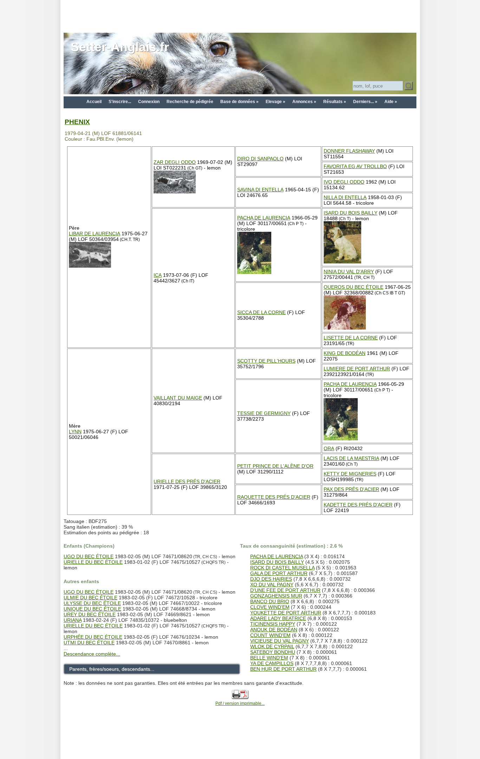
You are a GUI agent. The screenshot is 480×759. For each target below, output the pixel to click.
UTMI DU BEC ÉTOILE (89, 642)
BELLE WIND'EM (269, 658)
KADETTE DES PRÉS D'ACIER (358, 505)
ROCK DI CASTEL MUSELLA (282, 567)
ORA (329, 448)
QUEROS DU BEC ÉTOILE (353, 287)
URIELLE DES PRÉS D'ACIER (187, 481)
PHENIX (77, 122)
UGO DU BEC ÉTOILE (88, 556)
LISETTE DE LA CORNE (351, 337)
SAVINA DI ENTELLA (260, 189)
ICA (158, 275)
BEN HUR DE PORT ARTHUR (283, 669)
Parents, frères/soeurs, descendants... (111, 669)
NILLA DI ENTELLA (345, 197)
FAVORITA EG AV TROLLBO (355, 166)
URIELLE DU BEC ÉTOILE (93, 562)
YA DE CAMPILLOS (271, 663)
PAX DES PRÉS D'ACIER (351, 489)
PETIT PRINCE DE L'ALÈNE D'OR (275, 466)
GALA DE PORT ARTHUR (278, 573)
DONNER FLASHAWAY (349, 151)
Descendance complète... (92, 654)
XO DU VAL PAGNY (271, 584)
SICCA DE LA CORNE (261, 312)
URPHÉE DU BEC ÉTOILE (93, 637)
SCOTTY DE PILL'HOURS (266, 361)
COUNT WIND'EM (270, 635)
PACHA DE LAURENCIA (263, 218)
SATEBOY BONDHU (272, 652)
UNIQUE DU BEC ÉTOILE (92, 609)
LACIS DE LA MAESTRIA (351, 458)
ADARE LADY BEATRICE (278, 618)
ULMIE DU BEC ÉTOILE (90, 597)
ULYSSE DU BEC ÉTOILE (92, 603)
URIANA (73, 620)
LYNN (75, 431)
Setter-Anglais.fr (120, 47)
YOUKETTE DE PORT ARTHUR (285, 613)
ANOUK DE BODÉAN (273, 629)
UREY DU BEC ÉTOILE (90, 614)
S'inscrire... (120, 101)
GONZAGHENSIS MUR (276, 596)
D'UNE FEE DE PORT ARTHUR (285, 590)
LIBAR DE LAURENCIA (94, 233)
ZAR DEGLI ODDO (175, 162)
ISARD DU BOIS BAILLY (350, 213)
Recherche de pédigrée (190, 101)
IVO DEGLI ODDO (344, 182)
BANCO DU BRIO (269, 601)
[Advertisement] (240, 16)
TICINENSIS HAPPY (272, 624)
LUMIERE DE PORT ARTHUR (357, 368)
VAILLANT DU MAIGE (178, 398)
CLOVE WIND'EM (270, 607)
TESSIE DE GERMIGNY (264, 413)
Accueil (94, 101)
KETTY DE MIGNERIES (350, 474)
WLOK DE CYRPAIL (272, 646)
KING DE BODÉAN (344, 353)
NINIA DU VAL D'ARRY (349, 271)
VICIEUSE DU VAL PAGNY (279, 641)
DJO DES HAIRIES (271, 579)
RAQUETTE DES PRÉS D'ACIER (273, 497)
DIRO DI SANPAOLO (260, 158)
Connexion (149, 101)
